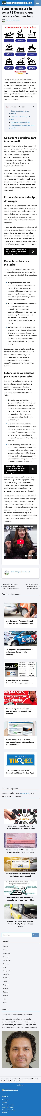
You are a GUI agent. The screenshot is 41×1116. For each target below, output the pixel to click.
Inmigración (7, 971)
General (5, 964)
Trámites (5, 995)
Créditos (6, 957)
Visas (4, 1002)
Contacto (4, 1102)
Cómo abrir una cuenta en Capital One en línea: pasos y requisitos (11, 586)
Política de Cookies (8, 1107)
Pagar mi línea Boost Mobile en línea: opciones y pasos (31, 586)
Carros (5, 950)
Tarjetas (5, 988)
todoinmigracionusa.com (12, 21)
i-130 (4, 967)
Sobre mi (4, 1112)
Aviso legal (5, 1100)
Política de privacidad (8, 1110)
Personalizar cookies (8, 1105)
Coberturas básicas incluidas (20, 122)
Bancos (5, 946)
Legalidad (6, 974)
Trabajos (5, 992)
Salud (5, 981)
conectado (24, 793)
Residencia (6, 978)
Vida (4, 999)
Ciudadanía (6, 953)
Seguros (5, 985)
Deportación (7, 960)
